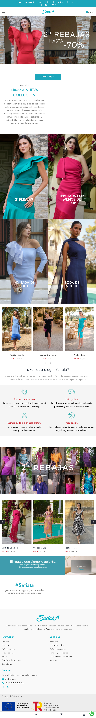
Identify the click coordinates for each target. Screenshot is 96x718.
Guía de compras (8, 649)
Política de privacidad (58, 649)
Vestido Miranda (17, 355)
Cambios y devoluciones (11, 660)
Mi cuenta (5, 641)
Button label (48, 471)
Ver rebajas (48, 76)
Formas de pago (8, 652)
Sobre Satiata (7, 664)
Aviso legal (54, 641)
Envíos (4, 656)
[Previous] (2, 522)
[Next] (93, 522)
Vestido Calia (39, 547)
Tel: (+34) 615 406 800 (14, 682)
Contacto (5, 645)
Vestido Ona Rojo (10, 547)
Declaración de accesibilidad (61, 656)
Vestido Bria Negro (48, 355)
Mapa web (54, 660)
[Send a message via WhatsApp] (91, 713)
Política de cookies (57, 645)
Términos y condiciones (59, 652)
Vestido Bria (79, 355)
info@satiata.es (10, 679)
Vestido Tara (71, 547)
